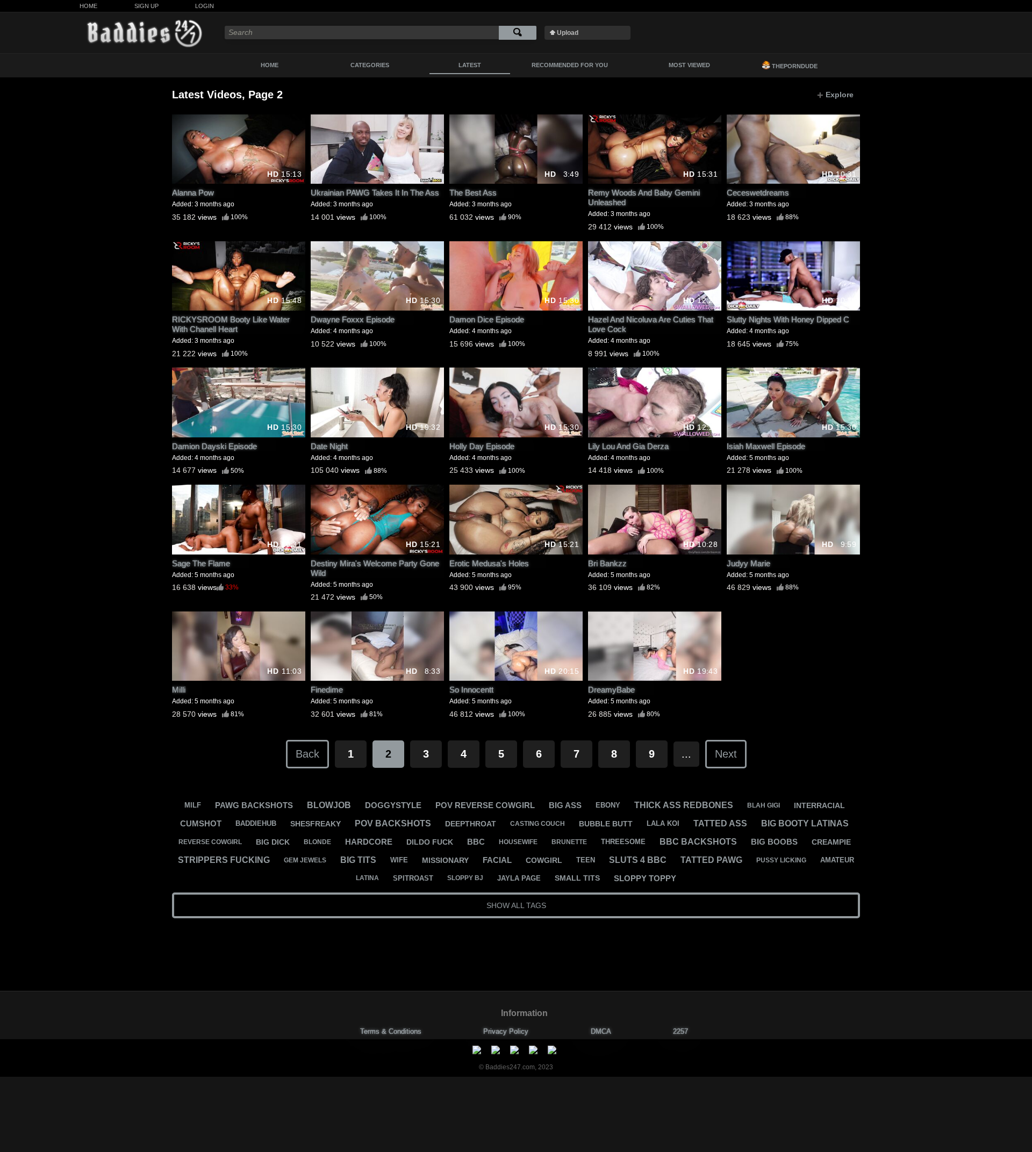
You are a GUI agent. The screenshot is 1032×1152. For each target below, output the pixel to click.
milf (192, 805)
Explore (835, 95)
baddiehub (255, 823)
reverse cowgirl (210, 842)
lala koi (663, 823)
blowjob (329, 805)
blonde (317, 842)
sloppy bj (465, 878)
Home (88, 6)
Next (726, 754)
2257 (680, 1031)
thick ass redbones (683, 805)
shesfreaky (315, 823)
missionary (445, 860)
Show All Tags (516, 905)
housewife (518, 842)
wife (399, 860)
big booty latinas (805, 823)
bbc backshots (698, 841)
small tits (577, 878)
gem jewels (305, 860)
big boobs (774, 841)
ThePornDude (794, 66)
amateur (837, 860)
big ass (565, 805)
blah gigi (763, 805)
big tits (358, 860)
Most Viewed (689, 65)
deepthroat (470, 823)
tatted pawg (711, 860)
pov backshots (393, 823)
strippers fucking (224, 860)
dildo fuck (429, 842)
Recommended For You (570, 65)
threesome (623, 842)
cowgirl (544, 860)
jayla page (519, 878)
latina (367, 878)
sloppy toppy (645, 878)
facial (497, 860)
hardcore (368, 841)
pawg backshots (254, 805)
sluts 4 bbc (637, 860)
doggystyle (393, 805)
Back (307, 754)
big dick (273, 842)
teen (585, 860)
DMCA (601, 1031)
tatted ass (720, 823)
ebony (608, 805)
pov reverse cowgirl (485, 805)
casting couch (537, 823)
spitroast (413, 878)
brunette (569, 842)
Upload (567, 33)
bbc (476, 841)
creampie (831, 842)
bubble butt (606, 823)
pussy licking (781, 860)
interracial (819, 805)
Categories (369, 65)
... (686, 754)
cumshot (200, 823)
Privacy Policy (505, 1031)
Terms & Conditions (390, 1031)
